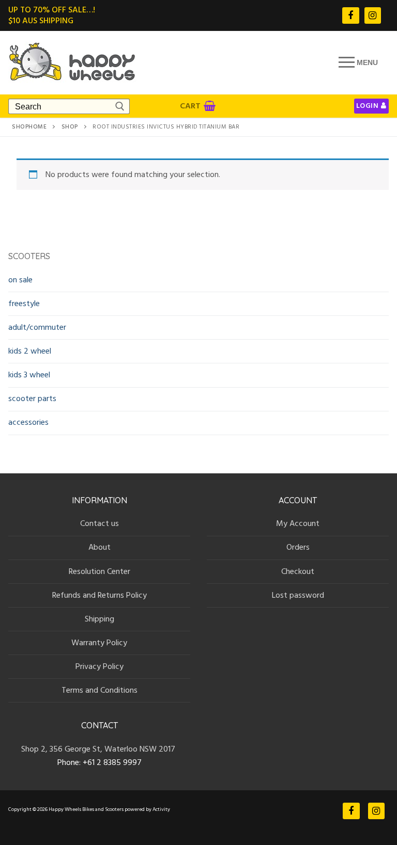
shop (70, 127)
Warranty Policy (99, 642)
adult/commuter (37, 327)
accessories (28, 422)
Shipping (99, 619)
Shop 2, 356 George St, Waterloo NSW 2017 (99, 749)
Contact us (99, 523)
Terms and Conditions (100, 690)
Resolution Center (99, 571)
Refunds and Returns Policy (99, 595)
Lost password (298, 595)
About (99, 547)
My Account (297, 523)
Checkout (297, 571)
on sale (20, 279)
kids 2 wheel (29, 351)
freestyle (24, 303)
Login (367, 105)
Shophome (29, 127)
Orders (298, 547)
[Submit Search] (119, 106)
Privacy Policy (99, 666)
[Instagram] (372, 15)
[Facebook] (350, 15)
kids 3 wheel (29, 374)
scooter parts (32, 398)
